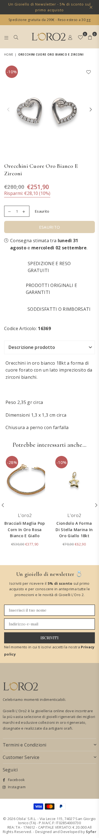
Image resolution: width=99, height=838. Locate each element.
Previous (8, 110)
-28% (12, 462)
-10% (12, 71)
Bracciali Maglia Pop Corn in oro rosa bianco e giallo (24, 529)
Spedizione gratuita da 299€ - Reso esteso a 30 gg (49, 19)
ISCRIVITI (49, 637)
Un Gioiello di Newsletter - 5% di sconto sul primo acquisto (49, 7)
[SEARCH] (16, 37)
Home (8, 54)
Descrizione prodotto (32, 347)
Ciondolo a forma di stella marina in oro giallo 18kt (74, 529)
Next (91, 110)
